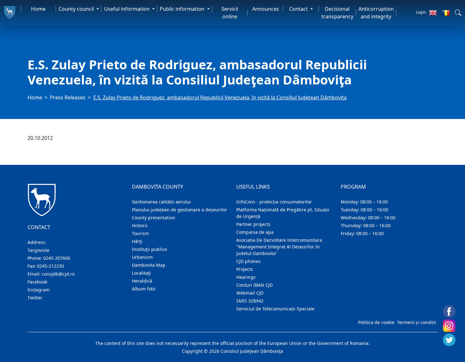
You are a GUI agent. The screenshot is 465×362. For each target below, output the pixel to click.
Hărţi (137, 241)
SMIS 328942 (250, 301)
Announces (265, 8)
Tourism (140, 233)
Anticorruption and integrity (376, 12)
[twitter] (449, 340)
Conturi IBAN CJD (254, 285)
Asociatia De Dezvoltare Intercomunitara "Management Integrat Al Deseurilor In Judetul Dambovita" (279, 246)
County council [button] (77, 8)
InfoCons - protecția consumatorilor (274, 202)
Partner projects (253, 224)
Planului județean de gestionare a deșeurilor (179, 210)
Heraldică (142, 281)
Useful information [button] (127, 8)
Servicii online (229, 12)
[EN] (433, 13)
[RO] (446, 13)
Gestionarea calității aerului (161, 202)
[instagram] (449, 325)
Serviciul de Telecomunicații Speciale (275, 309)
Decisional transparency (337, 12)
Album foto (143, 289)
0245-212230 (50, 266)
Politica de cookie (376, 322)
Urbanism (142, 257)
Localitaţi (141, 273)
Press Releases (67, 97)
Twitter (35, 298)
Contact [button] (299, 8)
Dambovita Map (148, 265)
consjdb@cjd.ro (58, 274)
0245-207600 (56, 258)
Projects (244, 269)
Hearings (246, 277)
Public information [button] (183, 8)
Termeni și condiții (416, 322)
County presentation (153, 218)
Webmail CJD (250, 293)
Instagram (39, 290)
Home (38, 8)
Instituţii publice (149, 249)
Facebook (37, 282)
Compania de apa (255, 232)
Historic (140, 225)
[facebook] (449, 311)
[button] (458, 12)
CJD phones (248, 261)
